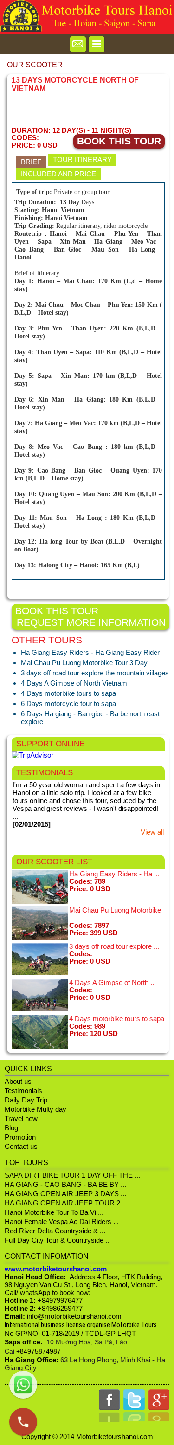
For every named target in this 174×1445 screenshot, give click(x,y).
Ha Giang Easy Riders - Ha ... (114, 874)
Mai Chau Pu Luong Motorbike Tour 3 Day (84, 663)
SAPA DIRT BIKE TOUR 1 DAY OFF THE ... (72, 1175)
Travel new (21, 1118)
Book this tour (119, 141)
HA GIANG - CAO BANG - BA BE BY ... (65, 1184)
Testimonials (23, 1091)
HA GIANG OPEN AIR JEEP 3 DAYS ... (65, 1194)
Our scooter (35, 65)
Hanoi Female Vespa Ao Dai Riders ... (62, 1221)
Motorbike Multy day (35, 1109)
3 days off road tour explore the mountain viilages (95, 673)
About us (18, 1081)
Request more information (91, 622)
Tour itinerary (82, 159)
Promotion (20, 1137)
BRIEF (31, 162)
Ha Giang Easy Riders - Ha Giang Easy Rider (90, 652)
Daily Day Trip (26, 1100)
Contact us (21, 1146)
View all (152, 832)
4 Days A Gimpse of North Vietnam (74, 683)
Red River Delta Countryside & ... (55, 1231)
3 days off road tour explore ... (114, 946)
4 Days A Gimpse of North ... (112, 982)
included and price (58, 174)
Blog (11, 1128)
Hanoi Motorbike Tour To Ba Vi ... (54, 1212)
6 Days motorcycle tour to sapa (68, 703)
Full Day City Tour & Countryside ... (58, 1240)
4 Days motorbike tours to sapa (68, 693)
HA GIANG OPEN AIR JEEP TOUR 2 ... (66, 1203)
